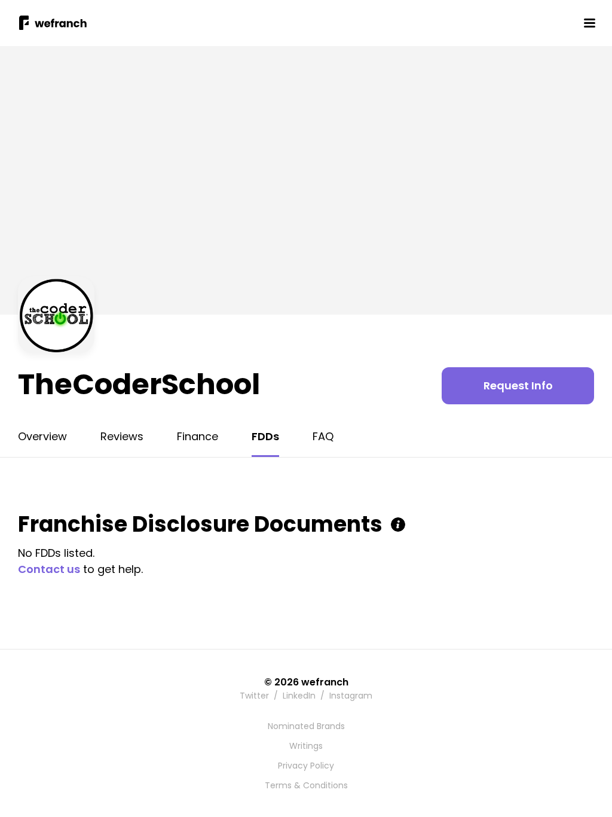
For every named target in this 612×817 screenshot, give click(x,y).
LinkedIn (299, 696)
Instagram (350, 696)
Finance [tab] (197, 436)
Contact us (49, 569)
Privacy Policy (306, 766)
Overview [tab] (42, 436)
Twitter (254, 696)
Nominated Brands (306, 726)
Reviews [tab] (121, 436)
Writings (306, 746)
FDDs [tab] (265, 436)
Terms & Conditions (306, 785)
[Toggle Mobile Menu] (589, 22)
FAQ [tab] (323, 436)
